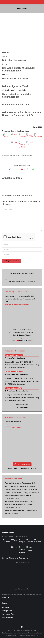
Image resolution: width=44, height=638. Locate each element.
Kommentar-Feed (8, 614)
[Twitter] (14, 136)
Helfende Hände (14, 155)
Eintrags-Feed (7, 611)
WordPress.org (7, 617)
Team (22, 155)
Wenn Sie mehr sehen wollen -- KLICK (22, 469)
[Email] (14, 144)
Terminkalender (22, 407)
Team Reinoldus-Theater (22, 335)
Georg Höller (21, 317)
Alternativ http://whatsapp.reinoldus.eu (22, 282)
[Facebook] (6, 136)
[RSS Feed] (29, 144)
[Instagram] (22, 136)
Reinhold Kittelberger (12, 483)
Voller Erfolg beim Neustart (27, 489)
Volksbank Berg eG (22, 574)
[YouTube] (29, 136)
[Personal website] (22, 144)
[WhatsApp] (37, 136)
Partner (6, 597)
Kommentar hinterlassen (9, 158)
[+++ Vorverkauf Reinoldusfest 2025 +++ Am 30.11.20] (22, 446)
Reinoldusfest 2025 (28, 483)
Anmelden (5, 607)
